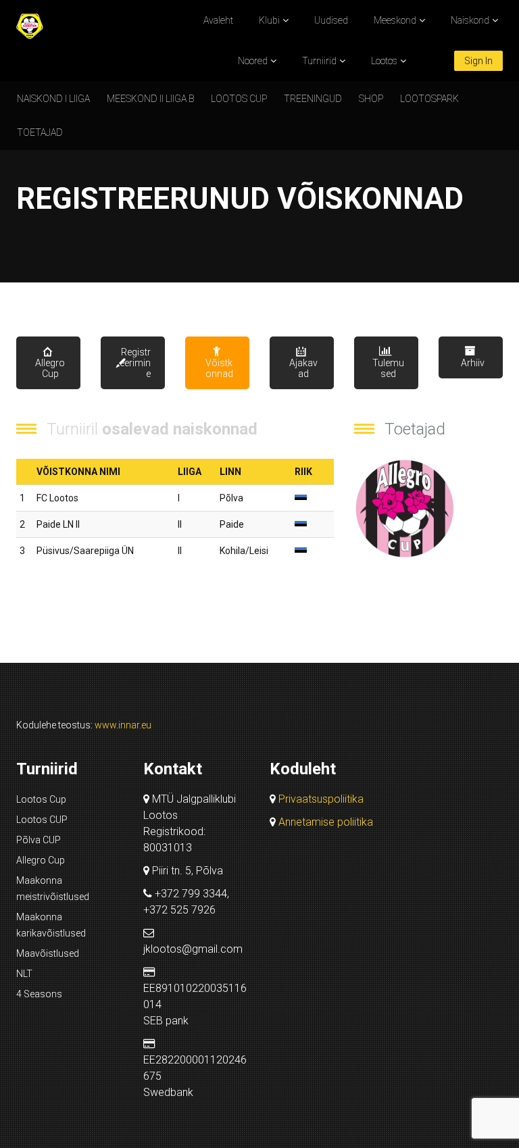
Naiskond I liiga (53, 98)
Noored (253, 60)
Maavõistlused (47, 953)
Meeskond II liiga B (150, 98)
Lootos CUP (239, 98)
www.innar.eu (123, 725)
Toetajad (40, 132)
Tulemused (388, 368)
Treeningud (313, 98)
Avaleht (218, 20)
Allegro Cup (50, 368)
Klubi (269, 20)
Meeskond (395, 20)
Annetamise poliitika (325, 822)
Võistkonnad (219, 368)
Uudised (331, 20)
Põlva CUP (38, 839)
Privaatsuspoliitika (321, 799)
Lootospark (429, 98)
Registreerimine (135, 363)
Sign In (478, 60)
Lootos (384, 60)
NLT (24, 973)
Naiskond (470, 20)
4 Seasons (39, 994)
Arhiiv (473, 362)
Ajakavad (303, 368)
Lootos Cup (41, 799)
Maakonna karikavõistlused (51, 925)
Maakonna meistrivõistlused (52, 888)
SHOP (371, 98)
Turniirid (319, 60)
